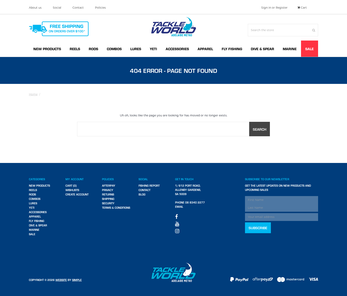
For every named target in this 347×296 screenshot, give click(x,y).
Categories (37, 179)
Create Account (77, 194)
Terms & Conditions (116, 208)
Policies (100, 7)
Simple (77, 280)
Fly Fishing (232, 48)
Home (33, 94)
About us (35, 7)
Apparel (205, 48)
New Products (47, 48)
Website (61, 280)
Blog (142, 194)
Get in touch (184, 179)
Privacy (107, 190)
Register (282, 7)
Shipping (108, 199)
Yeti (153, 48)
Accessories (177, 48)
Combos (114, 48)
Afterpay (108, 185)
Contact (78, 7)
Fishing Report (149, 185)
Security (108, 203)
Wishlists (72, 190)
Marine (290, 48)
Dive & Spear (262, 48)
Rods (93, 48)
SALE (309, 48)
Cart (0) (71, 185)
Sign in (266, 7)
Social (57, 7)
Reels (75, 48)
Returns (108, 194)
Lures (135, 48)
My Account (74, 179)
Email (179, 207)
